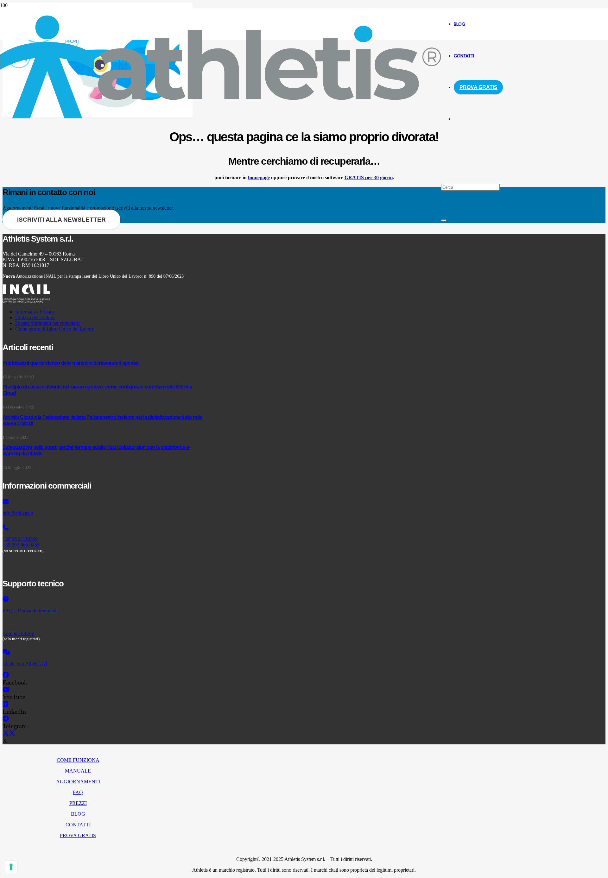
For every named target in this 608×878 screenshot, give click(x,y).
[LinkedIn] (5, 704)
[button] (443, 155)
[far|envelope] (103, 501)
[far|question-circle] (103, 599)
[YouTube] (6, 689)
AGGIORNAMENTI (78, 781)
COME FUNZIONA (78, 760)
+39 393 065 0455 (21, 544)
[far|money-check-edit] (103, 622)
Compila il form (18, 633)
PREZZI (78, 803)
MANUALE (78, 771)
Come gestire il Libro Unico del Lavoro (54, 329)
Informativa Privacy (35, 311)
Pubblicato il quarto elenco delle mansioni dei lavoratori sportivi (70, 363)
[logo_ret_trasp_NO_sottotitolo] (220, 116)
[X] (9, 733)
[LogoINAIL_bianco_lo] (26, 301)
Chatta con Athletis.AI (25, 663)
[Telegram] (6, 718)
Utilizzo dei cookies (35, 317)
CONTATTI (78, 824)
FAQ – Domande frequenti (29, 610)
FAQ (78, 792)
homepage (259, 177)
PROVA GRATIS (78, 835)
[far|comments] (103, 652)
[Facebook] (6, 675)
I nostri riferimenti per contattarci (47, 323)
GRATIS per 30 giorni (369, 177)
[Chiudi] (443, 220)
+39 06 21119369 (20, 539)
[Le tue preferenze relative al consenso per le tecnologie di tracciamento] (11, 867)
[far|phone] (103, 527)
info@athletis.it (18, 513)
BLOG (78, 814)
